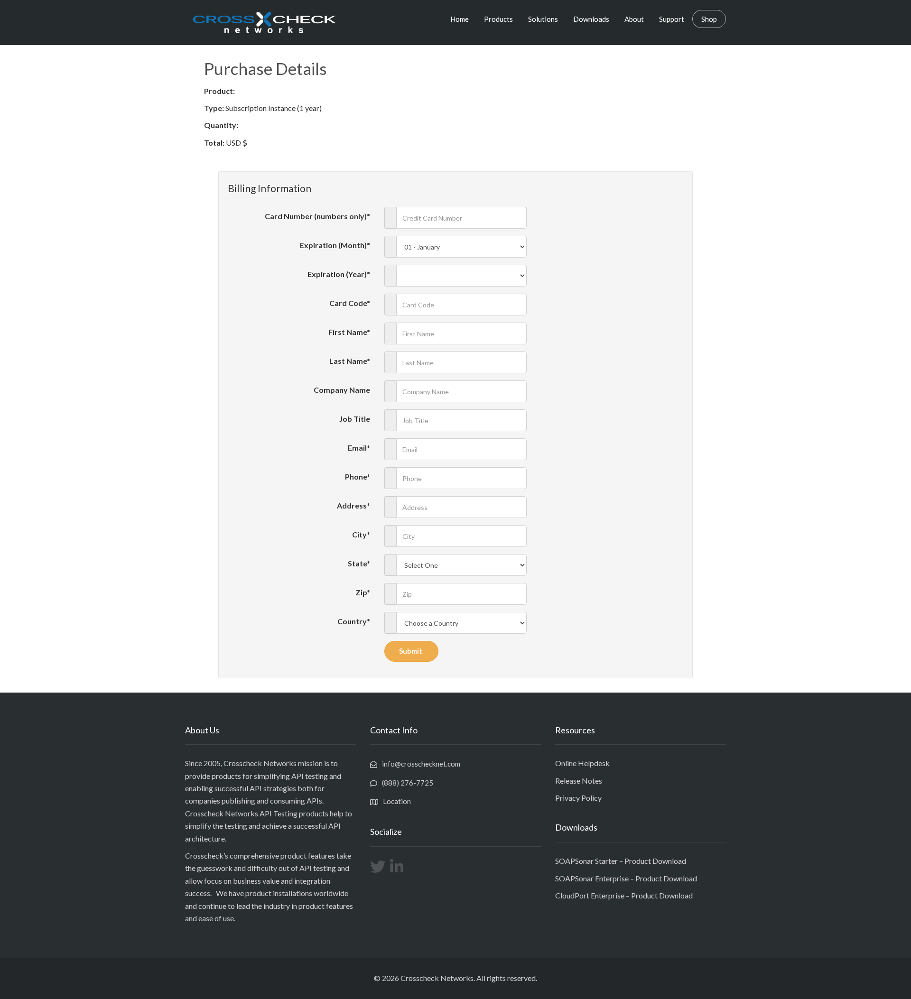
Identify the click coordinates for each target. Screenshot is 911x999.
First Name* (349, 331)
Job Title (354, 418)
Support (671, 19)
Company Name (342, 389)
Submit (411, 651)
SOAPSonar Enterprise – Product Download (626, 878)
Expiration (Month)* (335, 245)
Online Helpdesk (582, 763)
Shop (709, 19)
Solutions (543, 19)
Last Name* (349, 360)
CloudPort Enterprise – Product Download (624, 895)
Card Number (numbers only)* (317, 216)
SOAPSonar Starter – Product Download (620, 860)
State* (359, 563)
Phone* (357, 476)
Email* (359, 447)
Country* (353, 621)
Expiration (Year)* (338, 273)
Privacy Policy (578, 797)
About (634, 19)
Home (459, 19)
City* (361, 534)
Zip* (362, 592)
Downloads (591, 19)
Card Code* (349, 302)
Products (498, 19)
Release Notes (578, 780)
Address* (353, 505)
